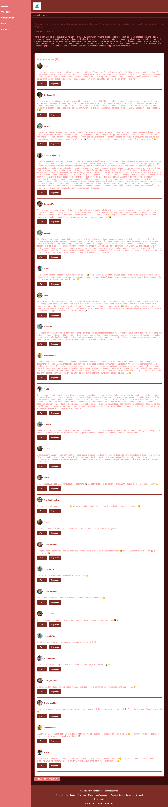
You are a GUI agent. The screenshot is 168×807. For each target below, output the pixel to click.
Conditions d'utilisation (98, 795)
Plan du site (70, 795)
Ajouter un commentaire (47, 779)
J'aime (42, 84)
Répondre (55, 84)
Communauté (7, 18)
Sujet (45, 15)
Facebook (89, 803)
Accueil (36, 15)
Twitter (99, 803)
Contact (5, 30)
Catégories (6, 12)
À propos (82, 795)
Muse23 (47, 31)
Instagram (109, 803)
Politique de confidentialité (122, 795)
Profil (3, 24)
